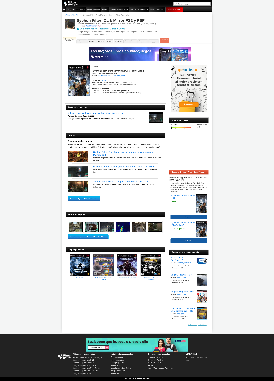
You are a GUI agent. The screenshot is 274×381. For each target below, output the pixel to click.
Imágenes (118, 41)
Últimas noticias (117, 357)
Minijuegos (180, 313)
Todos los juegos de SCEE (197, 325)
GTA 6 (150, 365)
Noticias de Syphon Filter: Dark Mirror (84, 199)
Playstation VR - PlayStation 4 (178, 258)
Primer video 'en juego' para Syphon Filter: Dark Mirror (96, 113)
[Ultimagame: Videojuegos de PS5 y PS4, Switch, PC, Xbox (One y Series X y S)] (71, 3)
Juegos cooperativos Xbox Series (86, 368)
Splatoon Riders (154, 363)
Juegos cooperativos (75, 9)
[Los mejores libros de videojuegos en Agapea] (139, 54)
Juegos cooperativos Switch (84, 365)
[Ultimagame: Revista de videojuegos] (64, 9)
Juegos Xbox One (118, 371)
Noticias (91, 41)
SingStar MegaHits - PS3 (182, 291)
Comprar (165, 40)
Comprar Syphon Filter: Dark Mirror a (102, 29)
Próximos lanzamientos (139, 9)
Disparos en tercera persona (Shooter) (112, 75)
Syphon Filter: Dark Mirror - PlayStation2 (183, 223)
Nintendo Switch (117, 360)
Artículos (101, 41)
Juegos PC (115, 373)
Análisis (105, 9)
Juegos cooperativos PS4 (83, 363)
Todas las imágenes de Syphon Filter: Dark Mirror (88, 237)
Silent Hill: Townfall (155, 357)
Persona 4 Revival (155, 360)
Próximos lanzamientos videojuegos (87, 357)
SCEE (104, 80)
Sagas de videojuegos (119, 9)
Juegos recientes (93, 9)
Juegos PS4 (115, 365)
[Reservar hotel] (188, 88)
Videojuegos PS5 (117, 363)
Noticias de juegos (157, 9)
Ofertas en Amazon (174, 9)
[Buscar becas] (137, 345)
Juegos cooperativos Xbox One (85, 371)
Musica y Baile (181, 277)
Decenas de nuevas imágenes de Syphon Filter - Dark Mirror (124, 166)
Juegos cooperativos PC (83, 373)
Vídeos (109, 41)
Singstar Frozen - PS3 (181, 275)
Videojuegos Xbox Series (121, 368)
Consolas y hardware (183, 263)
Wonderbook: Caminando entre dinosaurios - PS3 (183, 309)
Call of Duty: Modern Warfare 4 (160, 368)
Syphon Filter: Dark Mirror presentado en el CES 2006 (120, 181)
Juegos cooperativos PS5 (83, 360)
